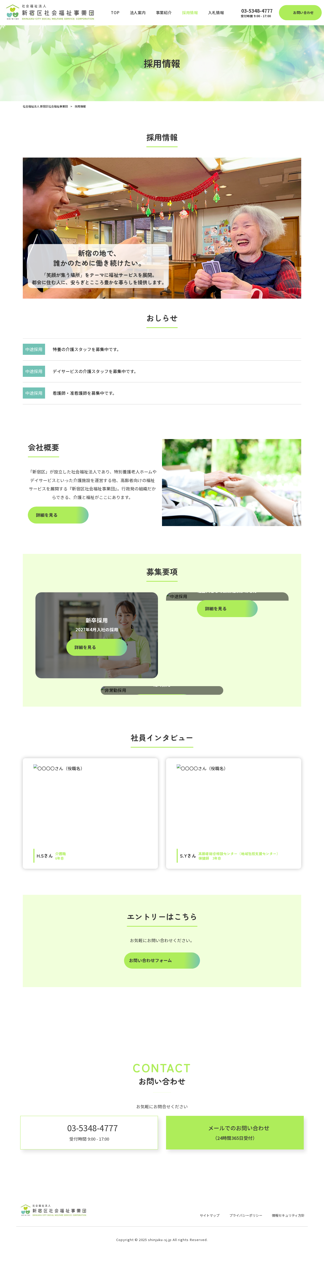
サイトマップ (209, 1215)
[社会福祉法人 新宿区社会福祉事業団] (52, 13)
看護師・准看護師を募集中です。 (85, 393)
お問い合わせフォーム (150, 960)
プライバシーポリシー (245, 1215)
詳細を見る (46, 515)
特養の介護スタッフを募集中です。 (87, 349)
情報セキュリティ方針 (288, 1215)
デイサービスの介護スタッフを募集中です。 (95, 371)
